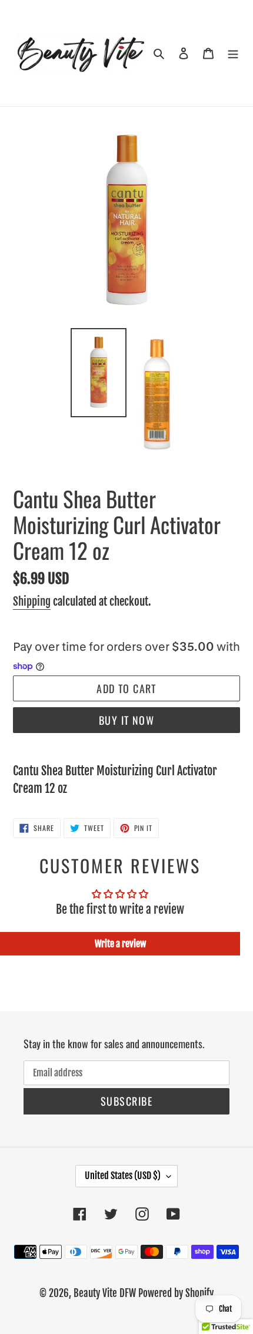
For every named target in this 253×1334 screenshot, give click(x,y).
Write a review (120, 944)
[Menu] (233, 53)
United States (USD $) (123, 1175)
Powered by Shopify (176, 1293)
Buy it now (126, 720)
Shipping (32, 602)
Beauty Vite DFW (105, 1293)
